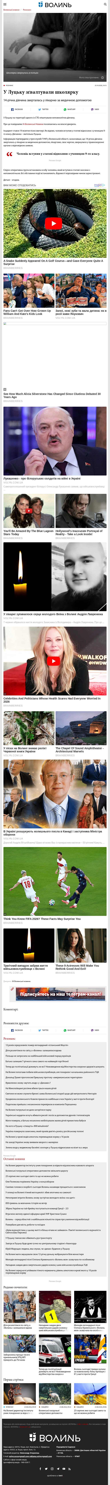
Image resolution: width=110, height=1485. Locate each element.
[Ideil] (55, 1476)
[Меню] (5, 4)
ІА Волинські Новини (32, 124)
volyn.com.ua (82, 1424)
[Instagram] (52, 1469)
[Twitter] (46, 1469)
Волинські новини (11, 10)
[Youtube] (64, 1469)
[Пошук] (105, 4)
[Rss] (70, 1469)
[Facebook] (40, 1469)
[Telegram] (58, 1469)
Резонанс (27, 10)
